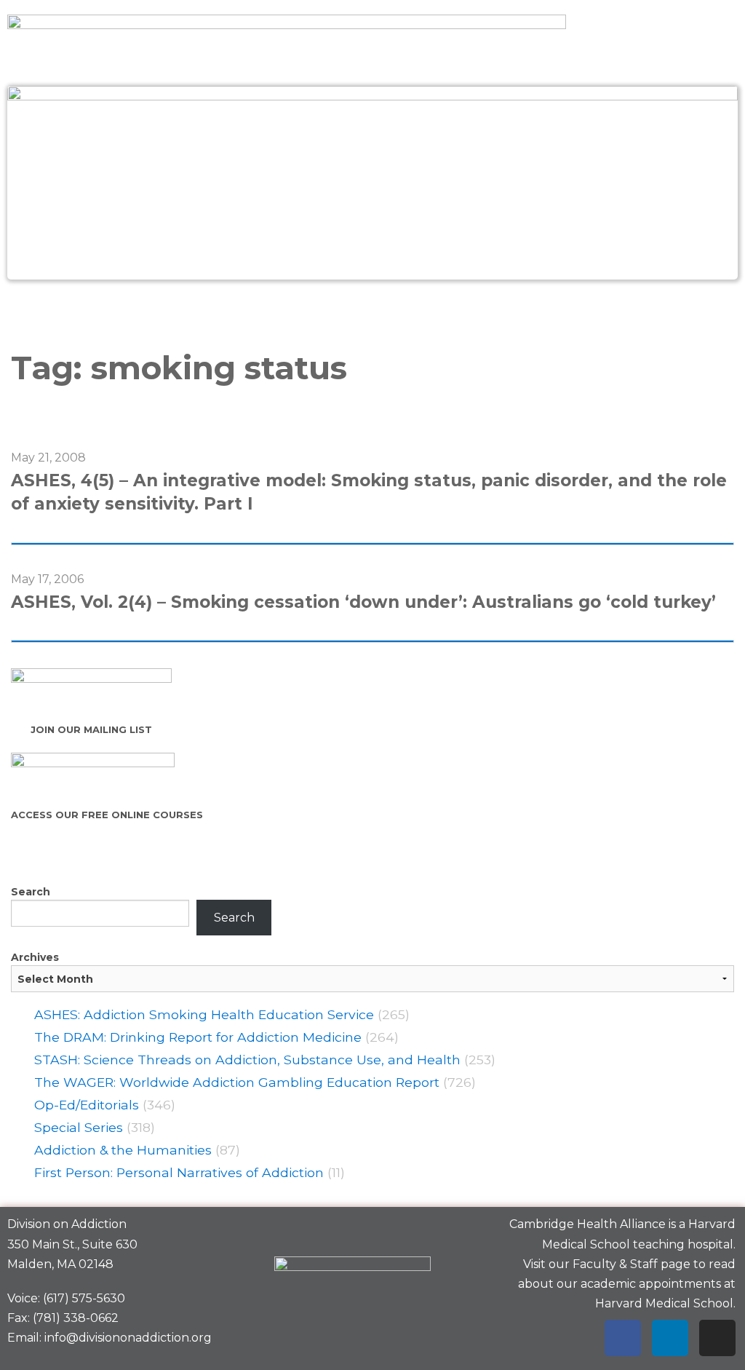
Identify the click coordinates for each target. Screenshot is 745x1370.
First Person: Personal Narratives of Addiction (179, 1172)
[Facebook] (623, 1338)
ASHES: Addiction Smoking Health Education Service (204, 1014)
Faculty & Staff (615, 1264)
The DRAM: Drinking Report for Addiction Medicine (198, 1037)
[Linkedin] (670, 1338)
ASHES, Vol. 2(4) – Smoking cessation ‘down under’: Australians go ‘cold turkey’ (363, 602)
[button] (372, 311)
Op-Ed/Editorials (86, 1104)
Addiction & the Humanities (123, 1149)
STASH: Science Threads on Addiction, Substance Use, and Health (247, 1059)
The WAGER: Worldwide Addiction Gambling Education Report (236, 1082)
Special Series (78, 1127)
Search (30, 891)
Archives (35, 957)
